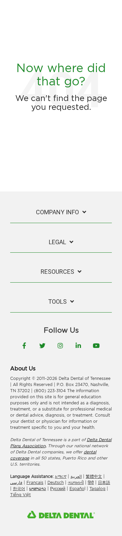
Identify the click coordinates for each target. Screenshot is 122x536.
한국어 (19, 488)
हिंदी (91, 482)
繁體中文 (94, 476)
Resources (57, 271)
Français (34, 482)
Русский (57, 488)
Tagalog (97, 488)
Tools (57, 301)
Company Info (57, 212)
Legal (57, 242)
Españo (76, 488)
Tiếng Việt (20, 494)
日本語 (104, 482)
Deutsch (55, 482)
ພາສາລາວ (37, 488)
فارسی (16, 482)
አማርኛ (60, 476)
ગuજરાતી (76, 482)
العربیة (76, 476)
